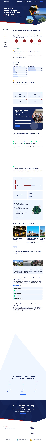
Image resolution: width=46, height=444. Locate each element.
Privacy (31, 432)
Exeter (36, 384)
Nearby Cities (5, 42)
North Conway (36, 391)
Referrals (36, 1)
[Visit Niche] (18, 48)
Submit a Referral (33, 429)
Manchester (22, 389)
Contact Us (32, 428)
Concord (9, 384)
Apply (31, 431)
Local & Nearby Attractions (7, 40)
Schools (5, 44)
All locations (32, 433)
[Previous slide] (14, 247)
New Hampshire (9, 391)
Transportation (5, 38)
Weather (5, 34)
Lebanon (36, 386)
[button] (19, 1)
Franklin (9, 386)
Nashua (36, 389)
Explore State (23, 394)
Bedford (9, 381)
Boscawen (22, 381)
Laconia (23, 386)
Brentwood (36, 381)
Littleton (9, 389)
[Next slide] (16, 247)
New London (23, 391)
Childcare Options (6, 46)
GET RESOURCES (23, 413)
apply (41, 1)
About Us (31, 427)
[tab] (16, 285)
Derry (23, 384)
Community (5, 36)
